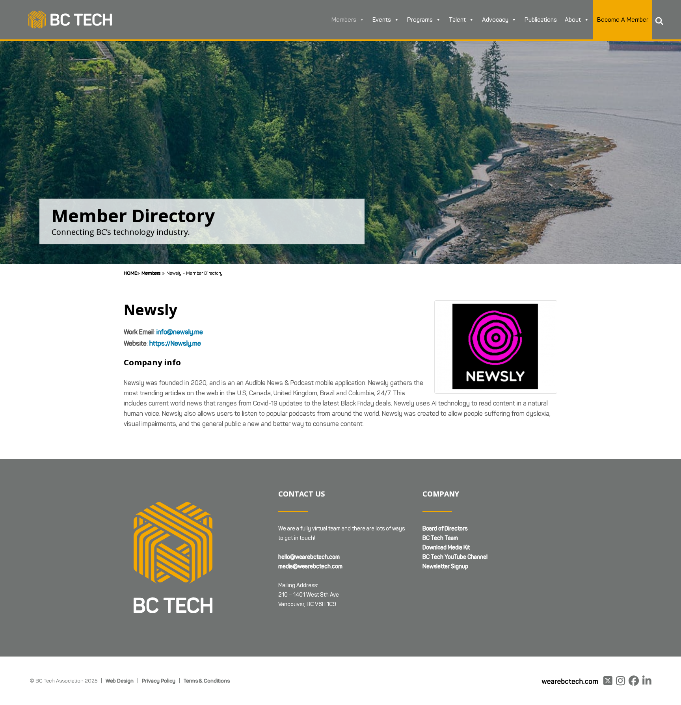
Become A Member (622, 19)
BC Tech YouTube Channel (454, 557)
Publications (541, 19)
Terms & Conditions (207, 680)
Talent (457, 19)
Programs (420, 19)
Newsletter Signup (445, 566)
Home (130, 273)
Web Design (120, 680)
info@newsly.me (179, 332)
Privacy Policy (158, 680)
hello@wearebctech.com (309, 557)
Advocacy (495, 19)
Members (343, 19)
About (573, 19)
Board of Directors (444, 528)
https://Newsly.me (175, 343)
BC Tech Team (440, 538)
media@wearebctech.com (310, 566)
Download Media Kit (446, 547)
